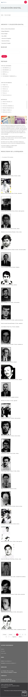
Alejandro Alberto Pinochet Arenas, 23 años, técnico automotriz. (13, 594)
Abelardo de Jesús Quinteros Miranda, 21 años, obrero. (11, 231)
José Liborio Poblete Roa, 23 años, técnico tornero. (10, 435)
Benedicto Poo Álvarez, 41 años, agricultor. (9, 400)
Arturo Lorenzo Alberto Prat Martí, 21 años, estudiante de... (12, 344)
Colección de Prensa (5, 40)
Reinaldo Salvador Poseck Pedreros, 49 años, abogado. (11, 379)
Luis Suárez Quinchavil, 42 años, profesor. (9, 284)
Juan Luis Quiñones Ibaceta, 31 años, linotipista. (10, 267)
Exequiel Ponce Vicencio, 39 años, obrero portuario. (11, 418)
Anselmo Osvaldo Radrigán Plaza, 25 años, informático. (11, 193)
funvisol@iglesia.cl (8, 661)
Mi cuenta (3, 651)
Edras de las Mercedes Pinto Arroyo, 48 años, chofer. (11, 559)
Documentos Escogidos (6, 43)
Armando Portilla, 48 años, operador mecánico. (10, 397)
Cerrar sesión (3, 653)
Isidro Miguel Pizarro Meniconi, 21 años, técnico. (10, 523)
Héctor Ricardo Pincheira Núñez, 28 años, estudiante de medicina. (13, 629)
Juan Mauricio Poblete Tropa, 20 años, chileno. (10, 453)
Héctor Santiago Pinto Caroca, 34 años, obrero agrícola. (11, 541)
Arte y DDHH (4, 36)
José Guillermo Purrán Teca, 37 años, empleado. (10, 326)
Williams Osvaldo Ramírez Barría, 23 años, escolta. (11, 175)
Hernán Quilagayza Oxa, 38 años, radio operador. (10, 302)
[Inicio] (4, 2)
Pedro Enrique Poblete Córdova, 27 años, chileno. (10, 471)
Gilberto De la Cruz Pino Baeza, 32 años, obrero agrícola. (12, 611)
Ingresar (2, 649)
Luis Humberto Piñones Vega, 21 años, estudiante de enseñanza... (13, 576)
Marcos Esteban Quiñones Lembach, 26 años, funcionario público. (13, 249)
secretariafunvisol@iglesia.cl (10, 663)
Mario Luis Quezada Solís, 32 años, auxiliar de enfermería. (12, 320)
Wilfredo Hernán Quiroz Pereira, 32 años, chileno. (10, 228)
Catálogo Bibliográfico (5, 31)
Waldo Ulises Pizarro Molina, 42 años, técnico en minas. (11, 506)
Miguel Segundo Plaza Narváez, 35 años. (9, 488)
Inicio (2, 15)
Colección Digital (4, 33)
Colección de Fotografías (6, 38)
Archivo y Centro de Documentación (8, 28)
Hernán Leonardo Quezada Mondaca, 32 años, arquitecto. (12, 323)
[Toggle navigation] (25, 2)
